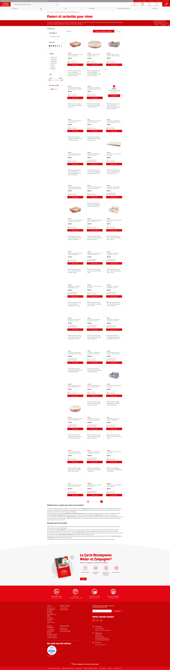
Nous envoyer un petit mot (100, 644)
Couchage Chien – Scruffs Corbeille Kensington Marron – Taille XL (74, 320)
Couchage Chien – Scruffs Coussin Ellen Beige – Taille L (114, 452)
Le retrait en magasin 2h (52, 637)
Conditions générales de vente (54, 668)
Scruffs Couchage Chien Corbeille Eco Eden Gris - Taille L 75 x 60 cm (94, 386)
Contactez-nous (63, 628)
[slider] (49, 80)
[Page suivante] (101, 501)
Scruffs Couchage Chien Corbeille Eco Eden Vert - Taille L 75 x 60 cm (75, 154)
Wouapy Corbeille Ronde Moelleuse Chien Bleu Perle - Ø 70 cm (93, 154)
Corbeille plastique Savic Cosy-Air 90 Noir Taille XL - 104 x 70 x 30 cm (74, 485)
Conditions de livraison (51, 636)
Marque (56, 54)
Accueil (48, 12)
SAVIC (53, 65)
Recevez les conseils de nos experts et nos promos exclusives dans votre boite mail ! (103, 606)
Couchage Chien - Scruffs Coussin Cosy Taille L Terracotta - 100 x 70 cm (94, 254)
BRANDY (53, 68)
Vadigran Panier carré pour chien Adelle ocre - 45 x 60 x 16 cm (94, 485)
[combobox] (35, 4)
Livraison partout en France (94, 596)
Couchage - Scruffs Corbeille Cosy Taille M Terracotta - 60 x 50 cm (75, 55)
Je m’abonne (117, 611)
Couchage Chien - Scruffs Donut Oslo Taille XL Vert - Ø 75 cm (74, 121)
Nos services (154, 8)
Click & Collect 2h (151, 1)
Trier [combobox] (119, 31)
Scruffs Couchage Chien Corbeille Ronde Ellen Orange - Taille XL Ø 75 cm (94, 187)
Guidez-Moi (114, 95)
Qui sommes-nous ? (51, 608)
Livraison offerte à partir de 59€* (141, 1)
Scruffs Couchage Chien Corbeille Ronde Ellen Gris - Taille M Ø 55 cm (75, 254)
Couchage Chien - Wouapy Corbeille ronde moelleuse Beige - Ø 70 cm (113, 187)
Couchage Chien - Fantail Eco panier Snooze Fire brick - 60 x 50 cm (113, 320)
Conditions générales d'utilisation (68, 668)
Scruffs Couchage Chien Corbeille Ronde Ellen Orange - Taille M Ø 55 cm (75, 419)
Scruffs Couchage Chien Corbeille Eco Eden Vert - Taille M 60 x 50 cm (75, 386)
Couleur (56, 42)
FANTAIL (53, 59)
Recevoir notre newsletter (65, 631)
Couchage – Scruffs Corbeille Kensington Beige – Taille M (114, 220)
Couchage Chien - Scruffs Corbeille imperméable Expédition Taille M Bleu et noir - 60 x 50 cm (75, 89)
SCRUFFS (54, 57)
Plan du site (110, 668)
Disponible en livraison (55, 36)
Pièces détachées (102, 668)
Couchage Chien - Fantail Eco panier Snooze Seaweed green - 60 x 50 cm (74, 353)
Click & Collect (76, 596)
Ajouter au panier (75, 64)
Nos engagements (50, 609)
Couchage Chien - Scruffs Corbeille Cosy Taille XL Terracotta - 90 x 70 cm (75, 220)
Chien (52, 12)
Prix (56, 74)
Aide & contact (158, 1)
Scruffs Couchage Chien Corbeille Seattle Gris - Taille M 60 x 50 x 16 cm (113, 55)
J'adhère (83, 579)
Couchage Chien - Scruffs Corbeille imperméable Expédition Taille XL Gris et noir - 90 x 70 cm (94, 89)
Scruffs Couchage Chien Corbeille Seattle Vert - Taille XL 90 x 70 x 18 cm (114, 353)
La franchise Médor (64, 608)
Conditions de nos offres (52, 634)
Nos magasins (50, 612)
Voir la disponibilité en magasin (104, 31)
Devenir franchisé (165, 1)
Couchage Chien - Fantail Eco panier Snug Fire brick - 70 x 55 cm (93, 320)
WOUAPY (53, 63)
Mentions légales (79, 668)
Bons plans (15, 8)
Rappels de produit (51, 622)
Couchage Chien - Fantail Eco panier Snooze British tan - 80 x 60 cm (93, 452)
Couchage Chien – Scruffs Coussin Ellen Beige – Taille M (114, 154)
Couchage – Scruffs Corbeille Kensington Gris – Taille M (114, 386)
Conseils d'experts (50, 629)
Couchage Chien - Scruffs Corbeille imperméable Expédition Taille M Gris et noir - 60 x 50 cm (75, 188)
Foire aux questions (64, 629)
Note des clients (56, 85)
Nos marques (92, 8)
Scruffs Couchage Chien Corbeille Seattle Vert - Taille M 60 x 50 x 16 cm (74, 452)
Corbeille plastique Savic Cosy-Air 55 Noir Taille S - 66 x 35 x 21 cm (94, 121)
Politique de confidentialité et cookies (90, 668)
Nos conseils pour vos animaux (123, 8)
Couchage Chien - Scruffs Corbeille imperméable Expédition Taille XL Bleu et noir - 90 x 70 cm (114, 122)
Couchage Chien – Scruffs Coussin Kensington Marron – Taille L (113, 254)
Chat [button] (66, 8)
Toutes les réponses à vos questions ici (102, 630)
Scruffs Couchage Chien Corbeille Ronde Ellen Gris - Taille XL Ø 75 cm (94, 220)
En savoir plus (49, 655)
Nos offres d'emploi (64, 609)
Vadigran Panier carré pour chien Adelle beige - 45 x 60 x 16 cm (114, 485)
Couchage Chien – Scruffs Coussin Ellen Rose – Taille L (94, 287)
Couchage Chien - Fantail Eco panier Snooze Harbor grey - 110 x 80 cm (93, 419)
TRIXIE (53, 67)
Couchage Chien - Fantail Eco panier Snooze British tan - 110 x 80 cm (93, 353)
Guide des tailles (50, 631)
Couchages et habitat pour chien (60, 12)
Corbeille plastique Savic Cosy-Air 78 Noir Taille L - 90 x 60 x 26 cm (113, 419)
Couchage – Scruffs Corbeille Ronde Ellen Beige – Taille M (93, 55)
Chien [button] (41, 8)
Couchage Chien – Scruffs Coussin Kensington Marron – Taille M (113, 287)
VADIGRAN (54, 61)
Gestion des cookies (117, 668)
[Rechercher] (57, 4)
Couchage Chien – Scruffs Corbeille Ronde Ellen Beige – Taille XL (74, 287)
